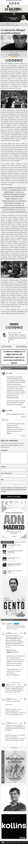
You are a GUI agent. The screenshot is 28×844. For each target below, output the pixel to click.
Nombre (3, 466)
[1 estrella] (11, 56)
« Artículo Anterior (6, 346)
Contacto (19, 842)
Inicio (3, 23)
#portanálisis (9, 704)
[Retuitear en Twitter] (9, 682)
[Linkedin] (12, 60)
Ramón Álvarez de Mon (14, 51)
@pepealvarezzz (20, 686)
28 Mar (21, 723)
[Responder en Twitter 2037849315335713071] (6, 744)
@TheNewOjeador (10, 686)
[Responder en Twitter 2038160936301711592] (6, 694)
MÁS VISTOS (8, 542)
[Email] (21, 60)
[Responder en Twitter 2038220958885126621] (6, 678)
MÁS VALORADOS (21, 542)
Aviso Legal (13, 842)
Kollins (7, 684)
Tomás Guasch (11, 548)
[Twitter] (9, 60)
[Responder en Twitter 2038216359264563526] (6, 718)
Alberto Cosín (6, 568)
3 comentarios (15, 53)
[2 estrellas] (12, 56)
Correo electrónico (7, 473)
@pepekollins (13, 684)
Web (2, 479)
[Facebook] (6, 60)
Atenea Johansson (7, 555)
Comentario (4, 450)
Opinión (9, 23)
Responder (23, 407)
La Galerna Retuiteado (15, 682)
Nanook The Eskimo (12, 560)
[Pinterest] (15, 60)
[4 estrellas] (15, 56)
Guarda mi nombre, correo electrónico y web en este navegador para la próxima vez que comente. (14, 489)
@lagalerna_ (15, 633)
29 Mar (21, 633)
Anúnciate (24, 842)
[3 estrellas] (14, 56)
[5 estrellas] (16, 56)
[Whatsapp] (18, 60)
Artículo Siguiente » (21, 346)
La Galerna (5, 575)
